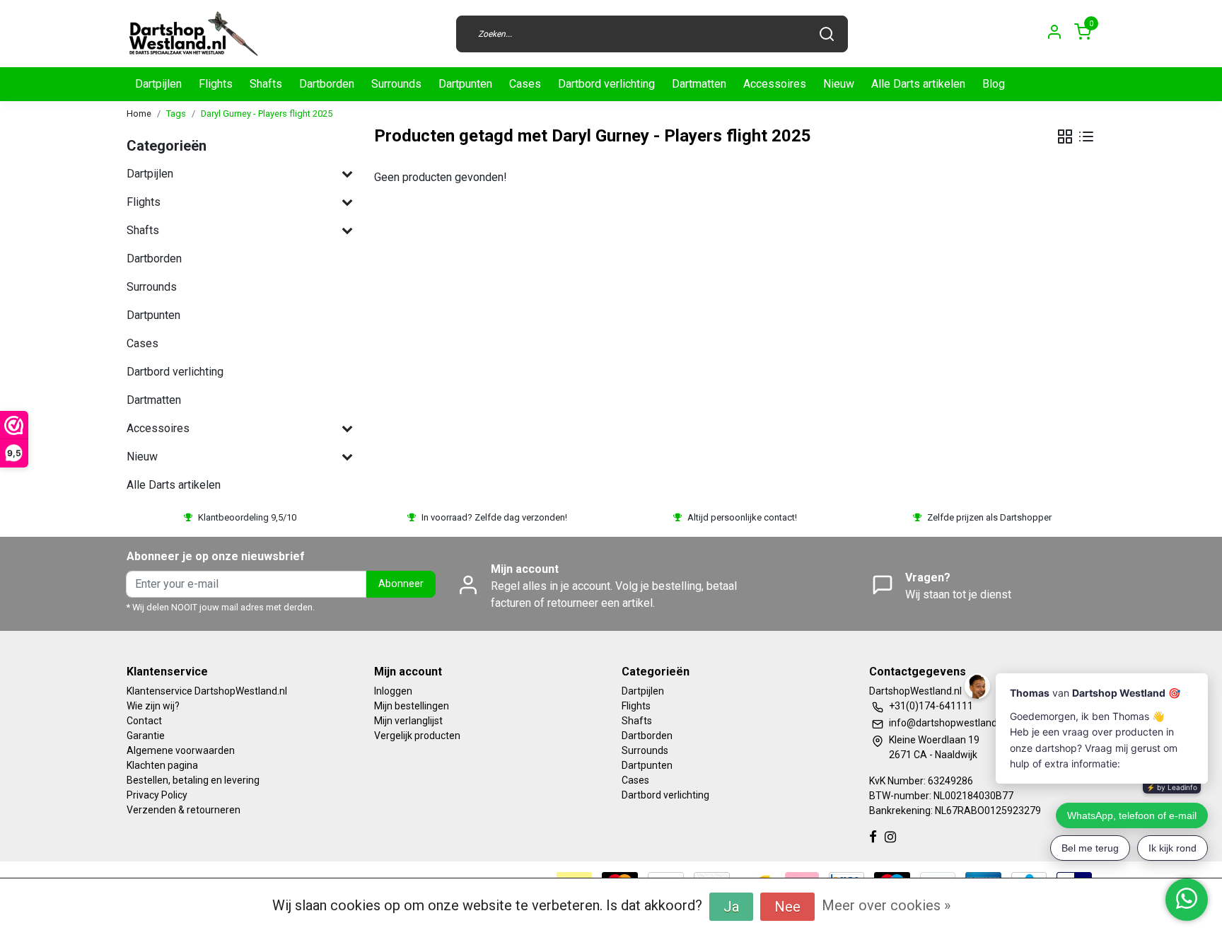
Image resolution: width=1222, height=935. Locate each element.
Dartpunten (465, 84)
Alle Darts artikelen (918, 84)
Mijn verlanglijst (408, 720)
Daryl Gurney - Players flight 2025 (266, 113)
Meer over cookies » (886, 905)
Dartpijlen (158, 84)
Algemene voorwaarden (181, 750)
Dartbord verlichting (606, 84)
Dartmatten (699, 84)
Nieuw (838, 84)
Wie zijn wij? (153, 706)
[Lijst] (1086, 136)
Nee (787, 906)
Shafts (266, 84)
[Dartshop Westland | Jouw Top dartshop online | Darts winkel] (193, 34)
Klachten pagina (162, 765)
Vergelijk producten (417, 735)
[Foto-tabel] (1065, 136)
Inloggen (393, 691)
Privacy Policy (157, 795)
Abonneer (401, 584)
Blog (993, 84)
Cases (525, 84)
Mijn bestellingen (411, 706)
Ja (731, 906)
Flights (216, 84)
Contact (144, 720)
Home (139, 113)
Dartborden (326, 84)
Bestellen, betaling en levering (193, 780)
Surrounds (396, 84)
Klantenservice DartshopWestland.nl (207, 691)
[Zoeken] (826, 34)
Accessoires (774, 84)
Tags (176, 113)
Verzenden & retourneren (183, 809)
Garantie (146, 735)
